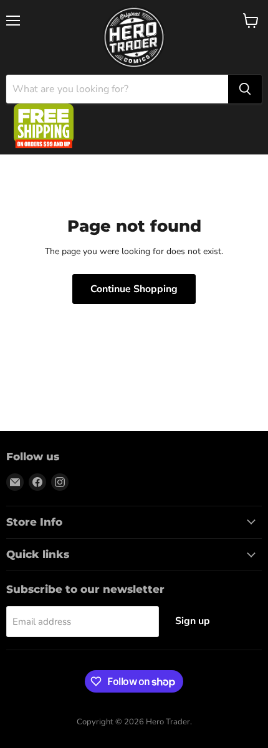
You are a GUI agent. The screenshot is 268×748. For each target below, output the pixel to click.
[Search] (245, 89)
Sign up (192, 621)
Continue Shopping (134, 289)
